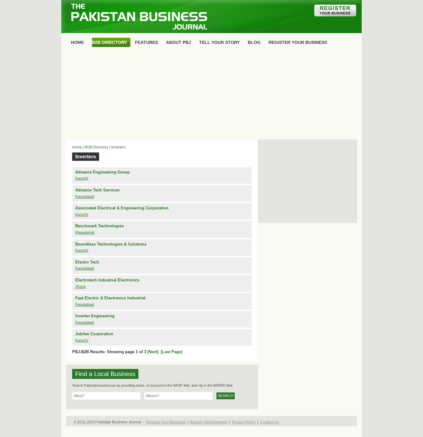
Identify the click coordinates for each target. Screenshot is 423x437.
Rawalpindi (84, 232)
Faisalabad (84, 197)
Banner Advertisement (208, 422)
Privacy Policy (243, 422)
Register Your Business (165, 422)
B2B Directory (96, 147)
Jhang (80, 287)
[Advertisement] (211, 94)
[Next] (152, 351)
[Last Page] (171, 351)
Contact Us (269, 422)
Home (77, 147)
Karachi (81, 178)
